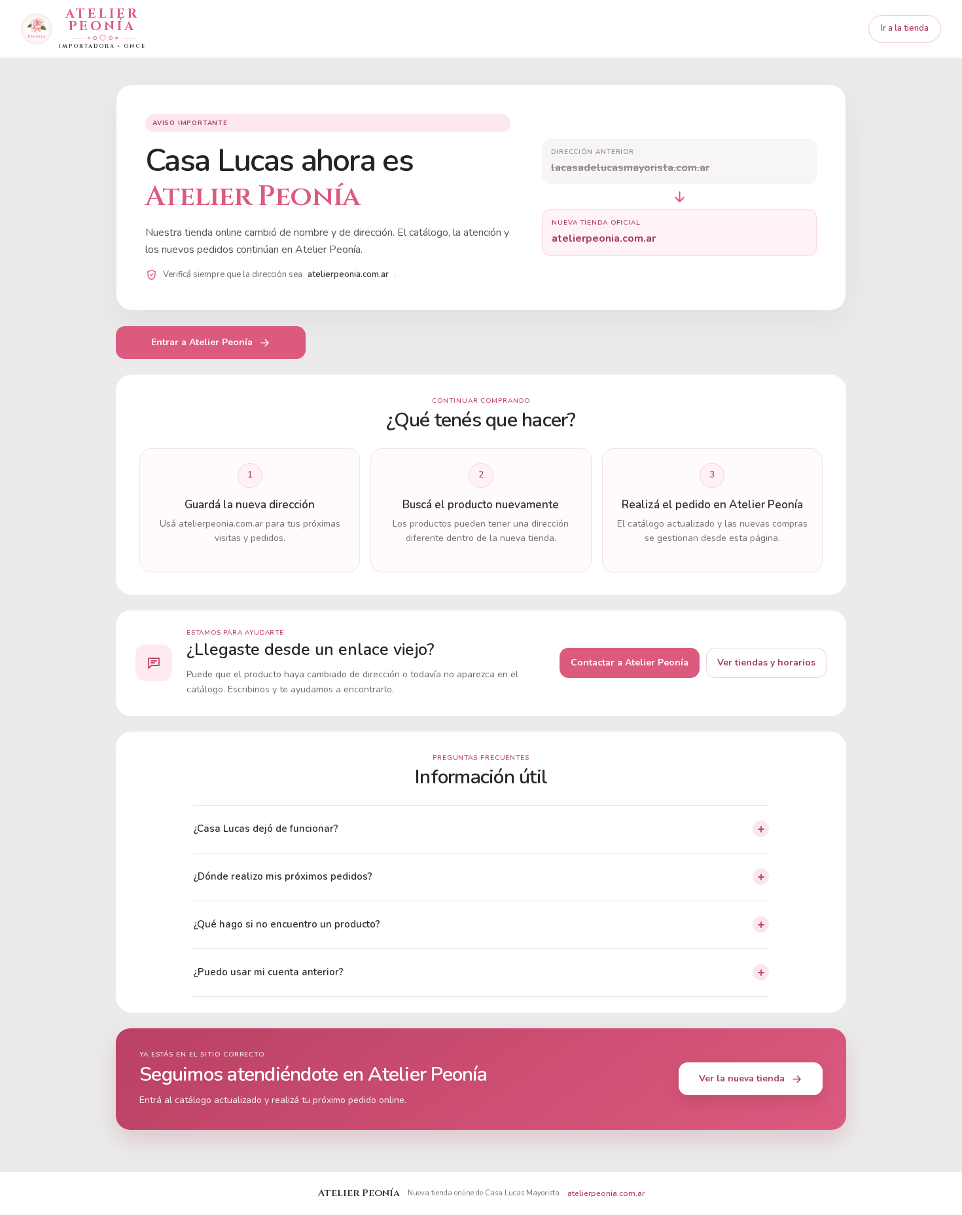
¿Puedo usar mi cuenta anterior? (268, 972)
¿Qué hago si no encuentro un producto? (286, 924)
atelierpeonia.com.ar (606, 1193)
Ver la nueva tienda (742, 1078)
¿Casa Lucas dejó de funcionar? (265, 828)
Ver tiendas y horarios (766, 662)
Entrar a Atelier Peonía (202, 342)
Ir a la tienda (905, 28)
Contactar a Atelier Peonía (629, 662)
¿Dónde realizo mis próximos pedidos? (282, 876)
